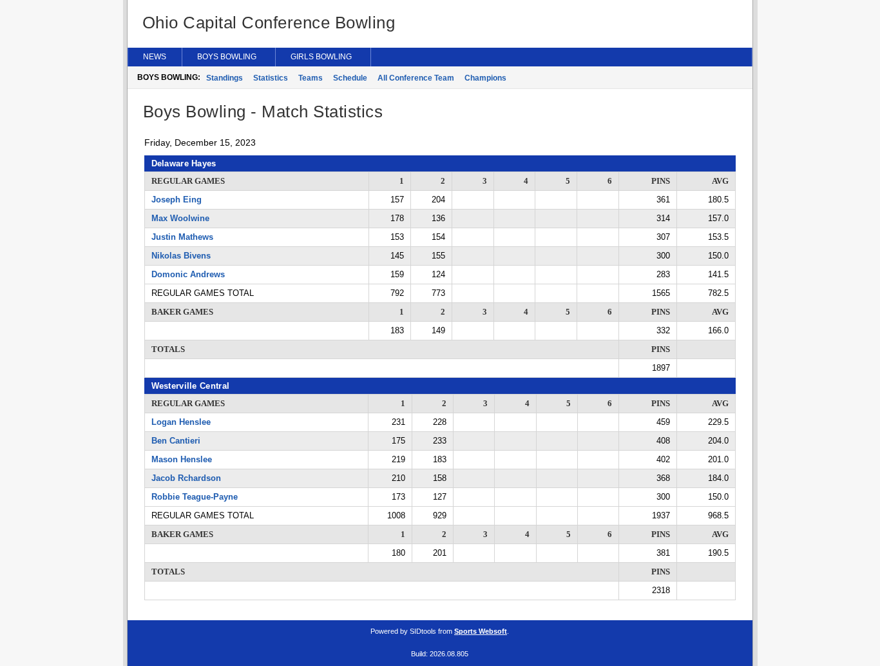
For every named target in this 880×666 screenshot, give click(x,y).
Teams (310, 78)
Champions (485, 78)
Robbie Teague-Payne (194, 497)
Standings (224, 78)
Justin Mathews (182, 237)
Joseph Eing (176, 199)
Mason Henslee (181, 459)
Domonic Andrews (188, 274)
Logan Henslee (181, 422)
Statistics (270, 78)
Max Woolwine (180, 218)
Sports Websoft (480, 631)
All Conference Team (416, 78)
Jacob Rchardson (186, 478)
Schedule (350, 78)
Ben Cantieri (175, 441)
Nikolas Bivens (181, 255)
